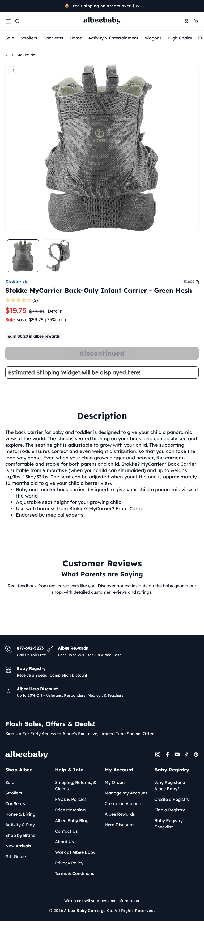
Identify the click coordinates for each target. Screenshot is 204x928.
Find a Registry (169, 809)
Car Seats (53, 38)
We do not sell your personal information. (102, 900)
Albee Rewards (120, 814)
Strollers (28, 38)
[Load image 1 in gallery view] (23, 255)
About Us (64, 841)
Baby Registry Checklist (168, 823)
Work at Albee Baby (75, 852)
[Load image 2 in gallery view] (58, 255)
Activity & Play (20, 824)
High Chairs (180, 38)
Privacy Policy (69, 862)
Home (76, 38)
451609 (187, 281)
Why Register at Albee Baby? (170, 785)
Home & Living (20, 814)
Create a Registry (171, 799)
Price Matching (70, 809)
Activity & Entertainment (113, 38)
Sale (9, 38)
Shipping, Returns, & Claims (75, 785)
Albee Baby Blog (71, 820)
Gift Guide (15, 856)
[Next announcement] (197, 6)
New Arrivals (18, 846)
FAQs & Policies (71, 799)
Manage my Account (126, 793)
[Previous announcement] (7, 6)
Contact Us (66, 831)
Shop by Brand (20, 835)
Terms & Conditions (74, 873)
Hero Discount (119, 824)
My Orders (115, 782)
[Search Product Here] (17, 21)
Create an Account (124, 803)
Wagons (153, 38)
